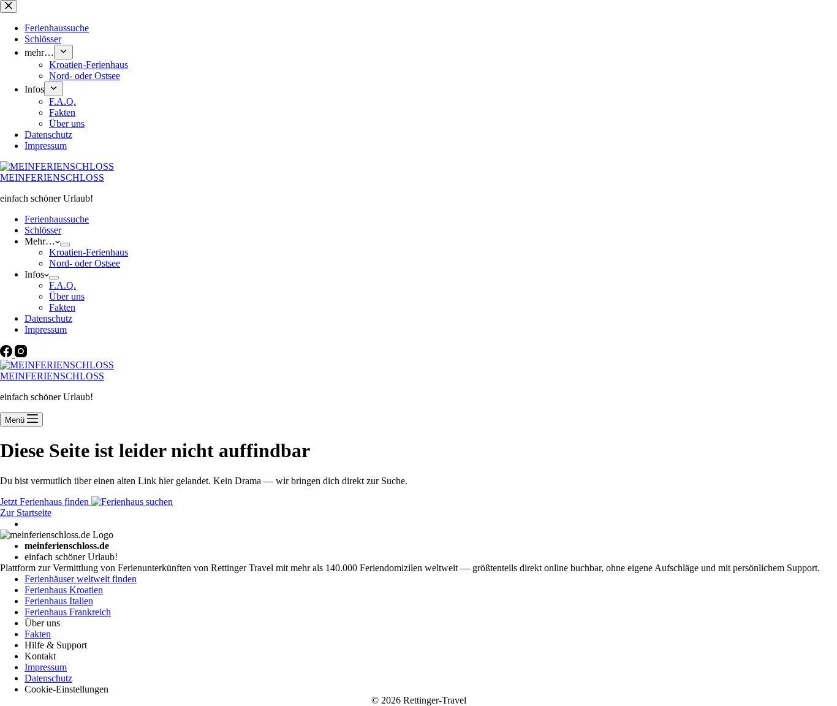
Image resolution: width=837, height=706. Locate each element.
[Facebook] (7, 354)
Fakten (62, 307)
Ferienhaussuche (57, 219)
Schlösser (43, 230)
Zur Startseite (25, 512)
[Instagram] (21, 354)
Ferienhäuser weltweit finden (81, 579)
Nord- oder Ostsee (84, 263)
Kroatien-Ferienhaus (88, 252)
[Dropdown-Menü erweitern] (65, 244)
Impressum (46, 329)
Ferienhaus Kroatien (64, 590)
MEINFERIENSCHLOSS (52, 177)
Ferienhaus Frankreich (68, 612)
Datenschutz (48, 318)
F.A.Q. (62, 285)
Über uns (67, 296)
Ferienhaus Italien (59, 601)
